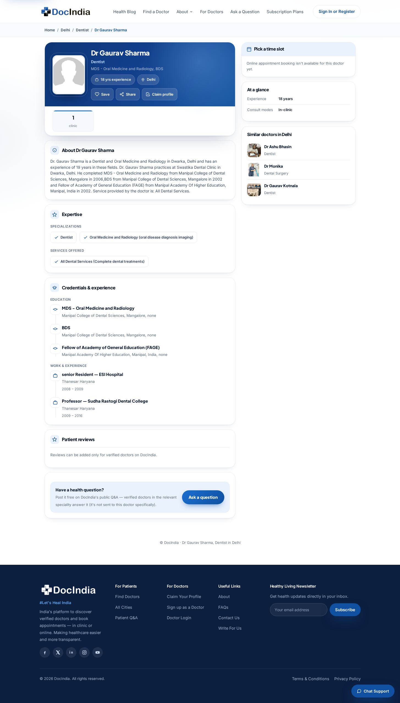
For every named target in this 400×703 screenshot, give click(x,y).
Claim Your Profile (184, 596)
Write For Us (230, 628)
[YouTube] (97, 652)
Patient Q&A (126, 617)
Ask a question (203, 497)
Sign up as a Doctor (185, 607)
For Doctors (211, 11)
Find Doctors (127, 596)
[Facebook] (45, 652)
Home (50, 30)
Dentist (82, 30)
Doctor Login (179, 617)
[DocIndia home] (66, 11)
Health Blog (124, 11)
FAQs (223, 607)
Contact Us (229, 617)
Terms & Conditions (310, 678)
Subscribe (345, 609)
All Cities (123, 607)
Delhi (65, 30)
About (182, 11)
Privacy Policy (347, 678)
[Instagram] (84, 652)
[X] (58, 652)
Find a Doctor (156, 11)
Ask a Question (245, 11)
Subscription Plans (285, 11)
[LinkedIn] (71, 652)
